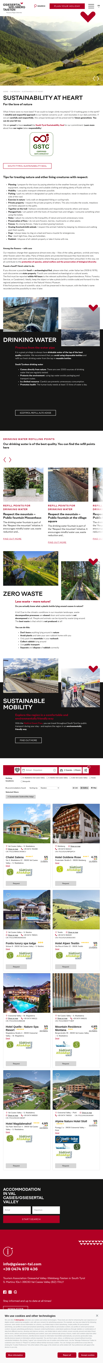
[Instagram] (10, 1292)
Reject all (67, 1355)
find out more (12, 539)
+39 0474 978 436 (20, 1269)
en (99, 6)
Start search (31, 1219)
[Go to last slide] (94, 78)
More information (15, 1355)
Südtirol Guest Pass (33, 723)
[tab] (90, 31)
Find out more (28, 741)
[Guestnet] (15, 1292)
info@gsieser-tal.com (22, 1264)
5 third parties (19, 1320)
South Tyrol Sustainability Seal (50, 125)
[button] (97, 1315)
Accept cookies (87, 1355)
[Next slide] (98, 78)
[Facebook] (4, 1292)
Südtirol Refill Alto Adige (35, 413)
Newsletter (15, 1309)
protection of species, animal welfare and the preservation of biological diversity (59, 262)
